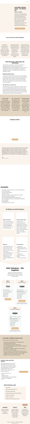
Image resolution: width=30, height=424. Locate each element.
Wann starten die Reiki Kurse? (10, 391)
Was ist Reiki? (8, 387)
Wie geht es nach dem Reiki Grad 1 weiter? (12, 398)
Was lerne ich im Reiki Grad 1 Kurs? (11, 389)
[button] (15, 387)
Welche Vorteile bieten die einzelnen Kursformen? (13, 393)
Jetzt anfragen (21, 300)
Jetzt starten (8, 299)
